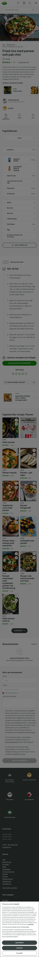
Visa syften (19, 953)
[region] (19, 929)
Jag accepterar (19, 942)
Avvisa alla (19, 948)
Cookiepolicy (31, 924)
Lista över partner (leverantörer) (10, 936)
